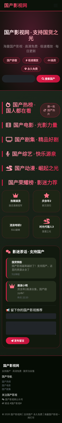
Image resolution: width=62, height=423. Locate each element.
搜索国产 (49, 78)
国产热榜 (6, 381)
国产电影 (6, 385)
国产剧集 (6, 389)
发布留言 (19, 340)
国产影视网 (15, 5)
